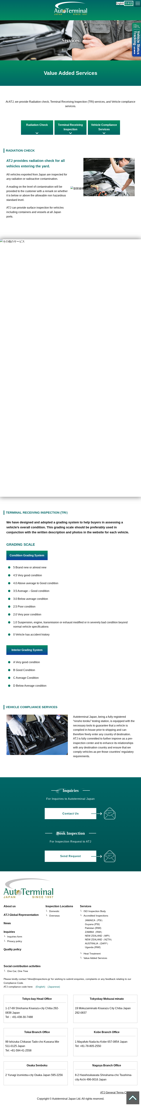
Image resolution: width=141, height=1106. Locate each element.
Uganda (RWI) (93, 947)
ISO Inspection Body (95, 911)
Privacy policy (14, 941)
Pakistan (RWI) (93, 928)
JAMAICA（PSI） (94, 920)
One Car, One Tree (17, 971)
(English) (40, 986)
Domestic (54, 911)
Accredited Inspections (96, 915)
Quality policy (12, 949)
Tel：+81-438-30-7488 (19, 1017)
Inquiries (9, 931)
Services (85, 906)
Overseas (54, 915)
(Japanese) (54, 986)
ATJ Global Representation (21, 914)
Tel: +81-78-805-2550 (88, 1046)
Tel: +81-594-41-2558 (18, 1050)
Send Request (70, 856)
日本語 (128, 3)
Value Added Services (95, 958)
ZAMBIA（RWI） (94, 932)
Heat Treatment (92, 953)
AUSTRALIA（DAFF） (97, 943)
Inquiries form (14, 936)
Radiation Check (37, 124)
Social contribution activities (22, 966)
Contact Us (70, 813)
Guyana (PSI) (92, 924)
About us (10, 906)
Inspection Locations (59, 906)
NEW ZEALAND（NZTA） (99, 939)
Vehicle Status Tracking (136, 40)
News (7, 923)
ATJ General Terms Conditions (119, 1092)
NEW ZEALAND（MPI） (98, 935)
